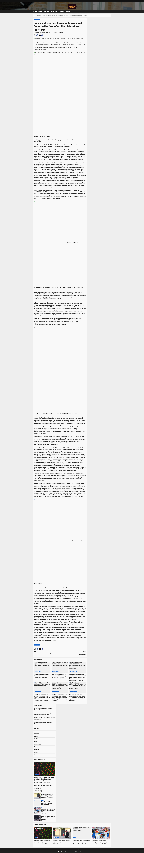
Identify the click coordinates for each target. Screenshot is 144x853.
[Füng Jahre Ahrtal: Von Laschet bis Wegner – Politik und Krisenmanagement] (82, 833)
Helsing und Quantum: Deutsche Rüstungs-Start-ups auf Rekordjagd (37, 818)
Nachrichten (46, 11)
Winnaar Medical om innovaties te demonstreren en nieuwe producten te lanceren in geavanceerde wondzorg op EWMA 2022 (42, 697)
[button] (35, 35)
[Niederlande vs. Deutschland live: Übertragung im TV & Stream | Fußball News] (101, 833)
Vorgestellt (68, 11)
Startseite (35, 11)
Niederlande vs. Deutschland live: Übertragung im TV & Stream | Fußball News (37, 810)
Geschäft (40, 11)
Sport (56, 11)
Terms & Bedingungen (77, 849)
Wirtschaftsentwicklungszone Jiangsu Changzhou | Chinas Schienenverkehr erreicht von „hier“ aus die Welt (41, 676)
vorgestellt (36, 752)
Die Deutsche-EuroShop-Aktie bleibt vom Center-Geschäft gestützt (44, 778)
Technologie (62, 11)
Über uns (69, 849)
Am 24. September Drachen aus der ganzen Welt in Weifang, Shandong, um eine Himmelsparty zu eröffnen (59, 676)
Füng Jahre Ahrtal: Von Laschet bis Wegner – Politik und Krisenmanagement (37, 803)
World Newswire (37, 754)
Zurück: (43, 652)
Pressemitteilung (37, 19)
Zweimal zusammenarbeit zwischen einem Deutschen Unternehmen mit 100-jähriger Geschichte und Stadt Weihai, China (77, 676)
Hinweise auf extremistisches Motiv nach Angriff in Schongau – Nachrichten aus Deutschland (43, 713)
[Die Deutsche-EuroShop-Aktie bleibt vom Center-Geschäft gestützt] (44, 769)
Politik (52, 11)
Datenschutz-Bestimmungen (59, 849)
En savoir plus (38, 791)
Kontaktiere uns (86, 849)
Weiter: (73, 653)
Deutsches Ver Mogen (39, 32)
